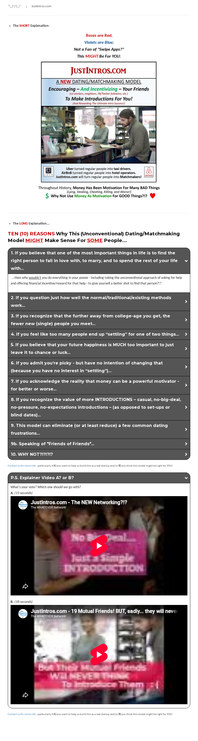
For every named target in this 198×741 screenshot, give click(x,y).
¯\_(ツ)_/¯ (14, 6)
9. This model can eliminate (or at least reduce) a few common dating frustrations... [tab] (89, 429)
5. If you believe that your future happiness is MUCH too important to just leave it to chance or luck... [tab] (92, 348)
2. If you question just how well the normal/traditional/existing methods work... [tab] (91, 301)
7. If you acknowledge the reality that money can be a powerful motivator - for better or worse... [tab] (95, 385)
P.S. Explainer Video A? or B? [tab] (42, 477)
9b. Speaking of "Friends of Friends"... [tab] (52, 443)
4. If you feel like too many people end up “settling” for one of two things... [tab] (95, 334)
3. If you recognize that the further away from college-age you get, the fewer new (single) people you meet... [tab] (90, 320)
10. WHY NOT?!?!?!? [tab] (32, 454)
